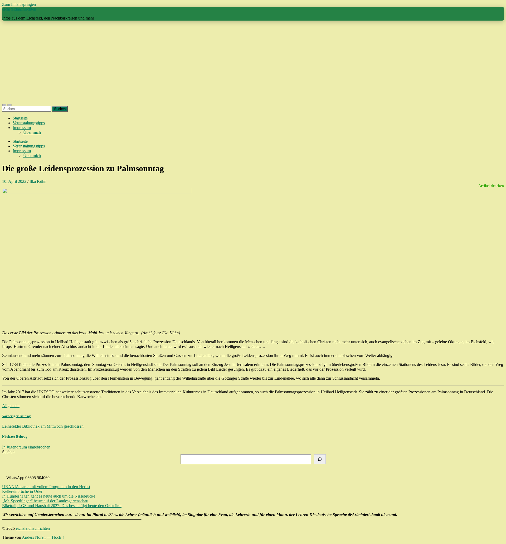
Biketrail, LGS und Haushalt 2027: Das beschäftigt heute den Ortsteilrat (61, 505)
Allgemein (11, 405)
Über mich (32, 132)
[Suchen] (320, 459)
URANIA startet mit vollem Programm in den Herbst (46, 486)
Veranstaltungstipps (29, 123)
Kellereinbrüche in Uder (22, 491)
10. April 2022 (14, 181)
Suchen (8, 452)
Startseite (20, 118)
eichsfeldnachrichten (19, 9)
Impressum (22, 127)
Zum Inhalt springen (19, 4)
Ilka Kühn (38, 181)
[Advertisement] (253, 62)
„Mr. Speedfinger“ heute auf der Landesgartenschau (45, 501)
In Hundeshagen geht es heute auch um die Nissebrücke (48, 496)
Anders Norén (34, 537)
